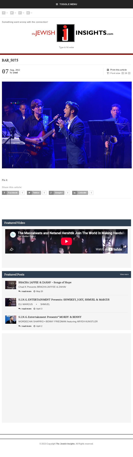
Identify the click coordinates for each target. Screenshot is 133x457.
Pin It (4, 180)
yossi (15, 72)
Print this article (118, 69)
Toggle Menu (68, 4)
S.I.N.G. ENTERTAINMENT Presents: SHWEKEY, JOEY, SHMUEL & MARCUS (63, 299)
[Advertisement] (61, 209)
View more (124, 274)
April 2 (39, 326)
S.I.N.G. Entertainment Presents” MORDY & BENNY (49, 317)
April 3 (39, 309)
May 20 (39, 291)
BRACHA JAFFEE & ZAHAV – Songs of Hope (44, 282)
